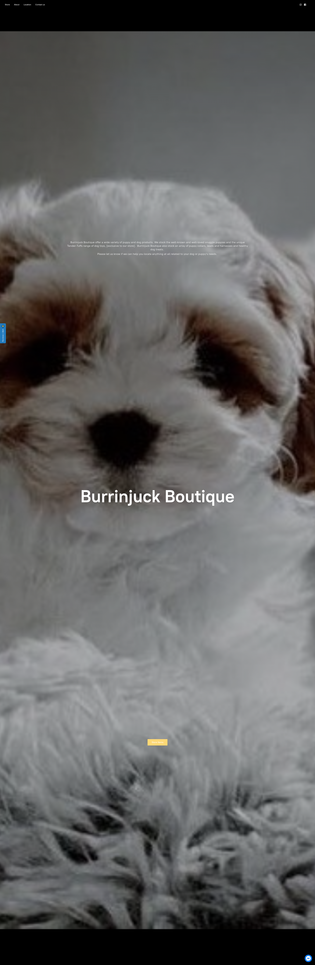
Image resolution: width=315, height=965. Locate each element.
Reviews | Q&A (3, 335)
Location (27, 4)
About (16, 4)
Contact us (40, 4)
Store (7, 4)
